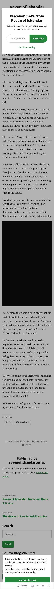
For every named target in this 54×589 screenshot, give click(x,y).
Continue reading (27, 47)
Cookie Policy (29, 572)
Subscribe (38, 38)
